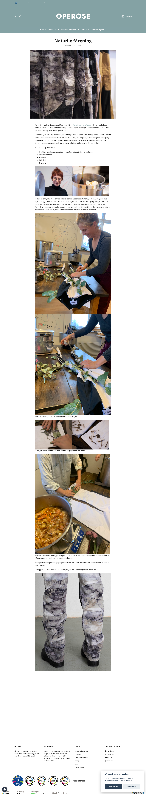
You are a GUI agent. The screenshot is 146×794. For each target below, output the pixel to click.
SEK (44, 3)
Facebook (110, 751)
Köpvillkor (78, 754)
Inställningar (131, 786)
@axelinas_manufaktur (82, 125)
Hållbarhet (82, 29)
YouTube (110, 758)
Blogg (77, 761)
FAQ (76, 764)
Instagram (110, 754)
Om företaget (97, 29)
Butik (42, 29)
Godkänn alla (113, 786)
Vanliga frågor (79, 767)
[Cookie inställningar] (4, 789)
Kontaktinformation (81, 751)
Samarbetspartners (81, 758)
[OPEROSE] (73, 16)
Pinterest (110, 761)
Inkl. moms (31, 3)
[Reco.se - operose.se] (18, 780)
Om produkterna (67, 29)
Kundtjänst (52, 29)
